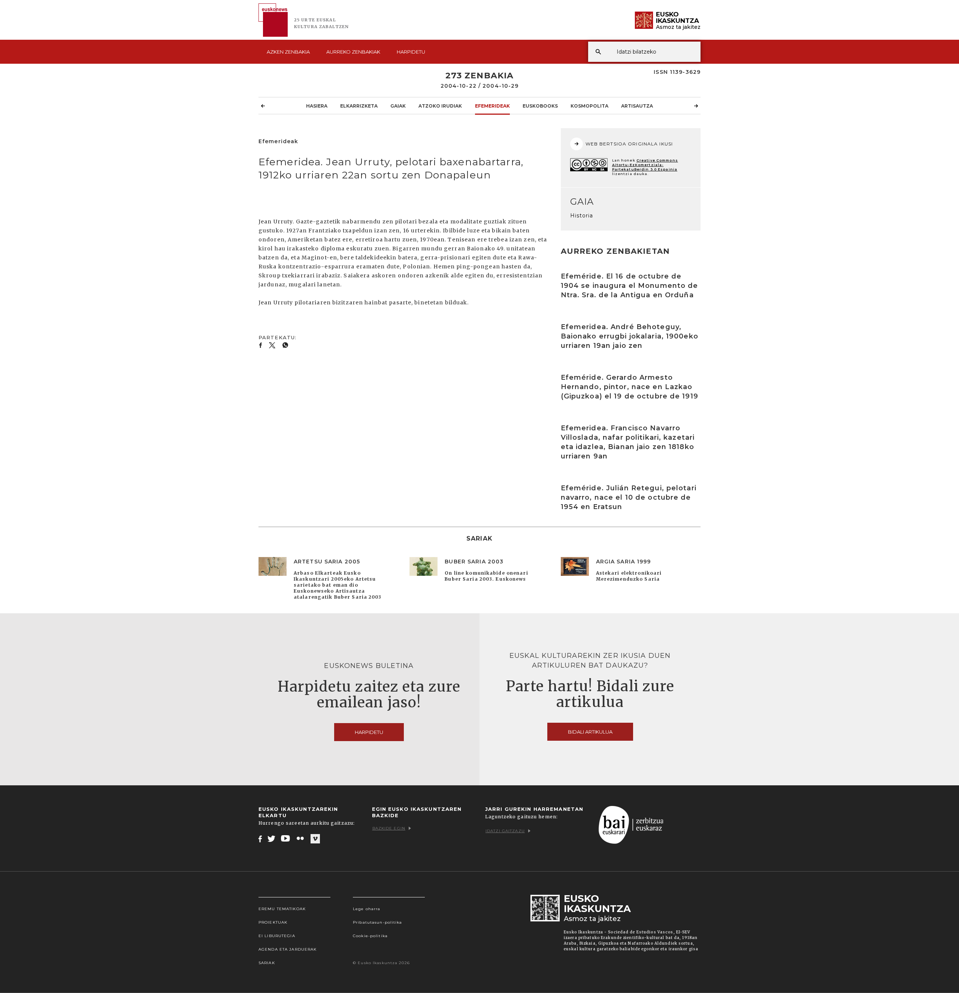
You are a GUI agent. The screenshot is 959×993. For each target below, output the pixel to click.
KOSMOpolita (589, 106)
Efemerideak (492, 106)
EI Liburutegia (276, 935)
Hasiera (316, 106)
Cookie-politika (370, 935)
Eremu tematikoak (282, 908)
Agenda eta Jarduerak (287, 949)
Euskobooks (540, 106)
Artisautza (637, 106)
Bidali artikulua (590, 732)
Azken (288, 52)
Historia (581, 215)
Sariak (266, 962)
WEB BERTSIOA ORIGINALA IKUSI (629, 144)
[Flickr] (301, 838)
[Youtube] (286, 838)
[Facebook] (260, 838)
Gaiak (398, 106)
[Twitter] (271, 838)
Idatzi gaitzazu (505, 830)
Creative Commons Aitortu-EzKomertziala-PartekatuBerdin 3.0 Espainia (645, 164)
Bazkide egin (388, 828)
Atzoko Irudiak (440, 106)
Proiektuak (272, 922)
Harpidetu (411, 52)
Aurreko (353, 52)
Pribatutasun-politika (377, 922)
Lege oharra (366, 908)
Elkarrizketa (359, 106)
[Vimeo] (315, 839)
